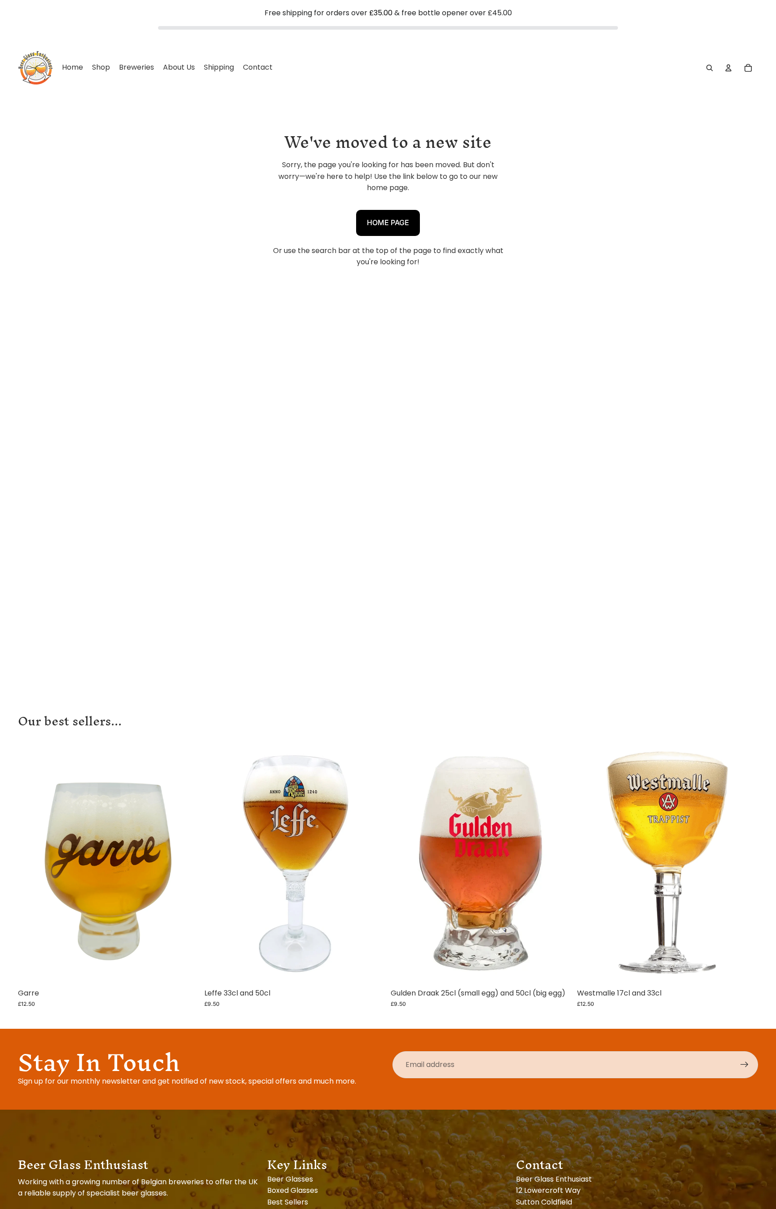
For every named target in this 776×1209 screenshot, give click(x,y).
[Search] (709, 67)
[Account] (728, 67)
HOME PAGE (388, 222)
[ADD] (185, 970)
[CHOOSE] (371, 970)
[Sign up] (744, 1064)
